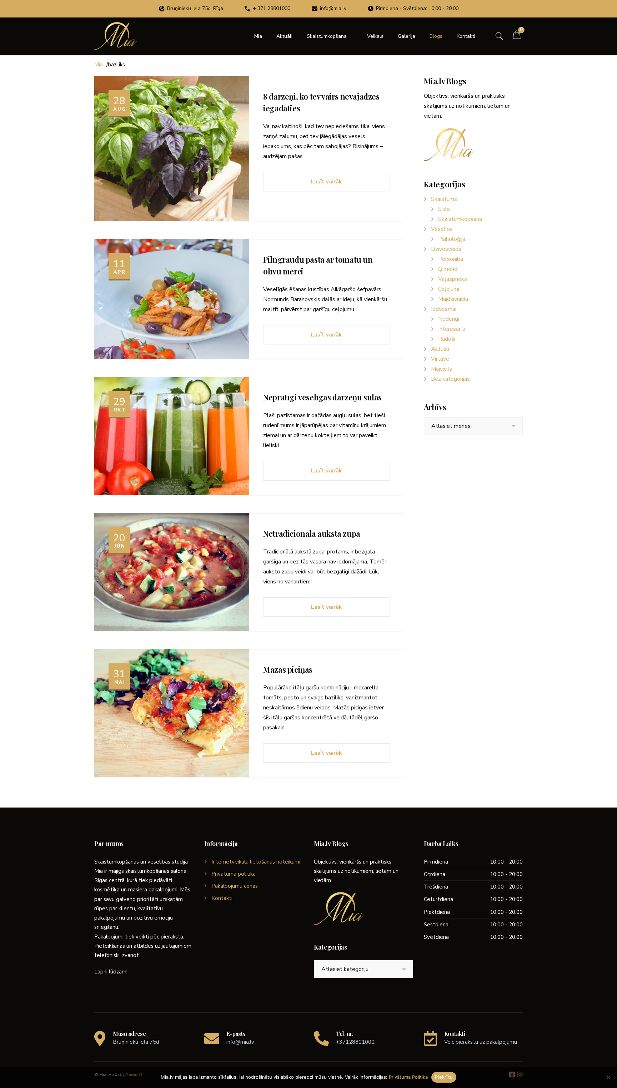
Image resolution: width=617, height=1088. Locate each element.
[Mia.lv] (115, 36)
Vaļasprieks (452, 279)
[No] (608, 1077)
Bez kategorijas (450, 379)
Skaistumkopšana (327, 36)
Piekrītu (444, 1077)
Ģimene (447, 269)
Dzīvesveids (446, 249)
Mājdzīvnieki (453, 299)
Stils (444, 209)
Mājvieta (441, 369)
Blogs (436, 36)
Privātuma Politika (408, 1077)
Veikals (375, 36)
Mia (258, 36)
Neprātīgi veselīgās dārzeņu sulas (322, 397)
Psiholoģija (451, 239)
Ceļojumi (448, 289)
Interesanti (451, 329)
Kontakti (466, 36)
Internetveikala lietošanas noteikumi (255, 861)
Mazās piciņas (287, 669)
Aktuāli (284, 36)
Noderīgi (448, 319)
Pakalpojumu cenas (234, 886)
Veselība (442, 229)
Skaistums (444, 199)
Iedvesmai (443, 309)
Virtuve (440, 359)
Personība (450, 259)
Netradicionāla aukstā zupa (311, 533)
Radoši (446, 339)
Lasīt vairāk (326, 181)
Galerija (406, 36)
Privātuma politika (233, 873)
